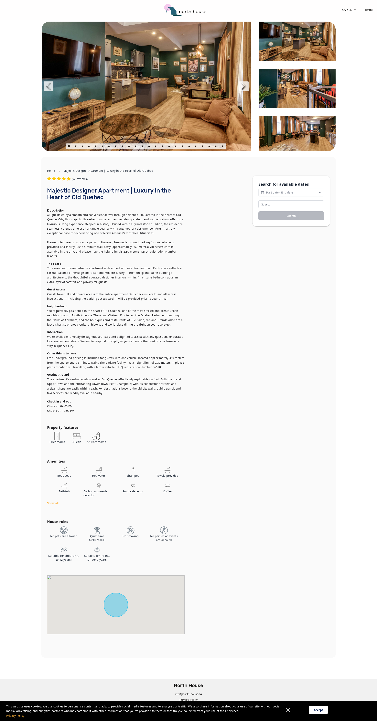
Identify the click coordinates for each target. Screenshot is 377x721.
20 (196, 146)
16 (169, 146)
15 (162, 146)
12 (142, 146)
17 (176, 146)
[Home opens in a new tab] (186, 10)
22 (209, 146)
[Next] (244, 86)
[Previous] (48, 86)
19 (189, 146)
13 (149, 146)
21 (202, 146)
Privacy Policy (15, 715)
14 (156, 146)
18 (182, 146)
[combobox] (349, 10)
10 (129, 146)
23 (216, 146)
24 (223, 146)
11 (136, 146)
